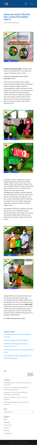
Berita (5, 419)
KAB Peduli (15, 23)
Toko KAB (6, 430)
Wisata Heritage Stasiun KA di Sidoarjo (16, 340)
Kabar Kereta (8, 425)
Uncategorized (8, 433)
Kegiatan (6, 428)
